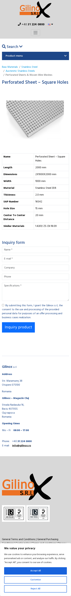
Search (12, 47)
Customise (35, 580)
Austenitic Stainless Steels (20, 71)
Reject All (35, 589)
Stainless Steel (29, 67)
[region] (35, 569)
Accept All (35, 571)
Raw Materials (10, 67)
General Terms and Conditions (18, 539)
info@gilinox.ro (21, 446)
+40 (33, 24)
